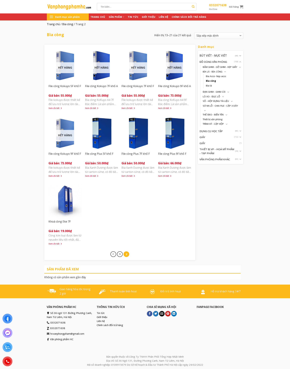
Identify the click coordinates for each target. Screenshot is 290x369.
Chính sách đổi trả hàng (189, 16)
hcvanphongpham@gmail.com (67, 333)
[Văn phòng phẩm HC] (69, 7)
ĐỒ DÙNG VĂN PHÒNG (213, 61)
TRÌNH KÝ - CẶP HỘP (213, 123)
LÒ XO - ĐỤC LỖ (211, 96)
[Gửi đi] (193, 7)
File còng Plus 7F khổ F (136, 154)
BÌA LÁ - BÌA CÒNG (212, 71)
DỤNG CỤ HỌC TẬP (211, 131)
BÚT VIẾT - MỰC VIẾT (213, 55)
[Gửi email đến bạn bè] (162, 314)
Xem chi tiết (54, 108)
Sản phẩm (115, 16)
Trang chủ (97, 16)
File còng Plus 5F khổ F (99, 154)
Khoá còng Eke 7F (60, 221)
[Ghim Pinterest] (168, 314)
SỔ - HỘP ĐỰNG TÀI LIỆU (216, 101)
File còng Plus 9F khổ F (172, 154)
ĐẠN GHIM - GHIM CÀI (214, 91)
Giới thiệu (148, 16)
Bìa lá (209, 85)
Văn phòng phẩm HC (61, 339)
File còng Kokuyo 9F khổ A (174, 86)
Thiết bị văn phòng (212, 119)
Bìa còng (67, 24)
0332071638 (218, 7)
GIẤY (202, 137)
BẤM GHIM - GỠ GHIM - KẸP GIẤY (220, 66)
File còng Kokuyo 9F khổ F (65, 154)
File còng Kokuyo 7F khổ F (138, 86)
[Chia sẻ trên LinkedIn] (174, 314)
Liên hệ (163, 16)
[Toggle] (240, 56)
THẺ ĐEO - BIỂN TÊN (213, 114)
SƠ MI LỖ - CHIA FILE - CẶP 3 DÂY (220, 105)
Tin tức (133, 16)
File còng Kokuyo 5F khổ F (65, 86)
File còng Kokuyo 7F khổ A (101, 86)
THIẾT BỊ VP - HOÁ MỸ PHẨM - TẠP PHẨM (217, 151)
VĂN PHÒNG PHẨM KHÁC (215, 159)
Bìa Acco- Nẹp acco (216, 76)
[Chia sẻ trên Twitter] (156, 314)
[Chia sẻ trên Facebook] (149, 314)
